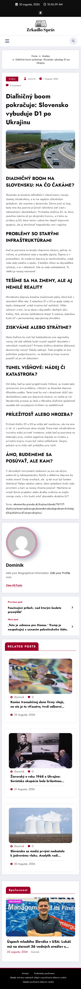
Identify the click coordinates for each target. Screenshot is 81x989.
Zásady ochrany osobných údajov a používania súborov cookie (38, 977)
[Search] (73, 41)
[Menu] (7, 41)
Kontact (25, 973)
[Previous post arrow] (72, 607)
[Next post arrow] (72, 626)
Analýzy (12, 78)
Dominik (32, 78)
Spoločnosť (36, 901)
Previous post (15, 602)
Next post (13, 619)
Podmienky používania (44, 973)
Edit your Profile (60, 573)
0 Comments (15, 85)
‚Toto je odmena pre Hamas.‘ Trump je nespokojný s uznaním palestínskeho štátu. (38, 627)
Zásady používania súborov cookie (38, 981)
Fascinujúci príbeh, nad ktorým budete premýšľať (34, 610)
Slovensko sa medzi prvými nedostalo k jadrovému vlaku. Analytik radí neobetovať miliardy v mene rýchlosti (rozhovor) (37, 853)
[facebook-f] (40, 13)
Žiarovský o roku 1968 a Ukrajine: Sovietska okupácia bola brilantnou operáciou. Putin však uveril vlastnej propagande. (36, 778)
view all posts (14, 585)
